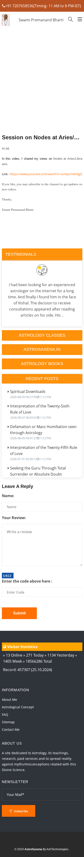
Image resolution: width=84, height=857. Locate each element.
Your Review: (14, 517)
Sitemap (8, 722)
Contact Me (11, 729)
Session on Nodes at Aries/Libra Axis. (42, 137)
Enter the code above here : (27, 581)
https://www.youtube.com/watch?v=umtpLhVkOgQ (46, 174)
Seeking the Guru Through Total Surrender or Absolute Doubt (38, 473)
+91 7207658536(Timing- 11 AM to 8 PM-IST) (43, 5)
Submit (19, 613)
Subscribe (20, 811)
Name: (8, 495)
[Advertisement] (42, 92)
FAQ (5, 714)
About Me (9, 699)
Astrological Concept (18, 707)
